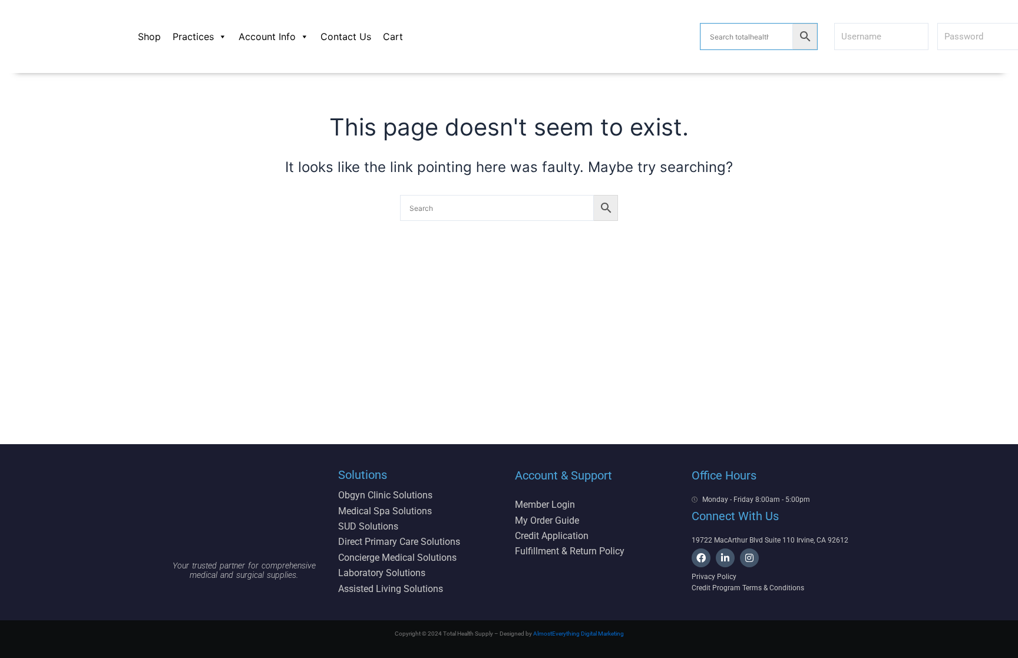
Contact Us (345, 36)
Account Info (267, 36)
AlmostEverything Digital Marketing (578, 633)
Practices (193, 36)
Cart (393, 36)
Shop (149, 36)
